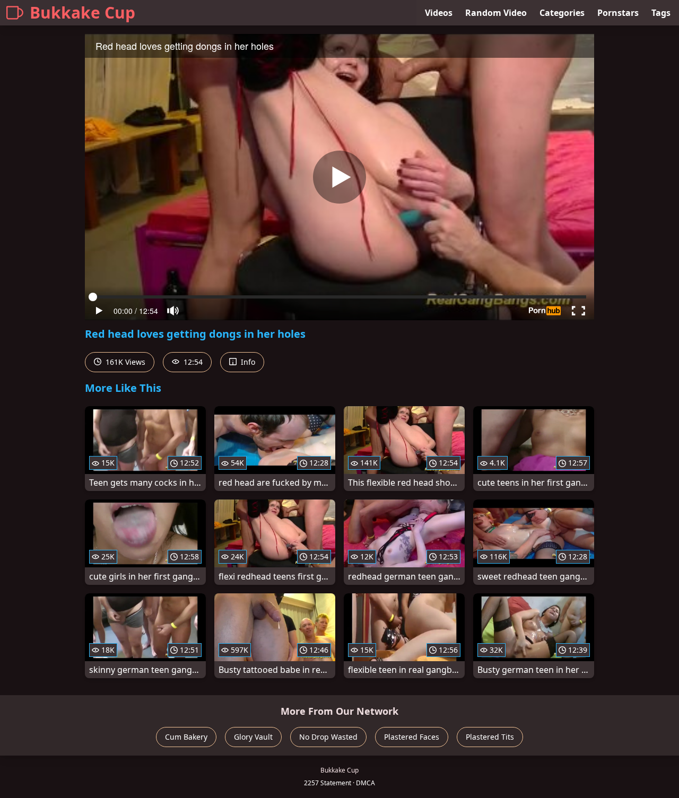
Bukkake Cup (82, 12)
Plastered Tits (490, 737)
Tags (661, 13)
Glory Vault (253, 737)
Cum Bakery (186, 737)
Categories (562, 13)
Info (247, 362)
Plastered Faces (411, 737)
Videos (438, 13)
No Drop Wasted (328, 737)
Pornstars (618, 13)
